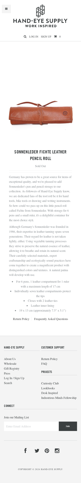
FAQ (44, 363)
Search (8, 383)
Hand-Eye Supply (52, 469)
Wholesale (10, 363)
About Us (10, 359)
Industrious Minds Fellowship (58, 398)
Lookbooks (48, 388)
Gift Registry (11, 368)
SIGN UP (46, 36)
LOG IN (33, 36)
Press (7, 373)
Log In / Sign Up (14, 378)
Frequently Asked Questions (51, 319)
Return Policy (21, 319)
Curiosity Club (50, 383)
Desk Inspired (49, 393)
